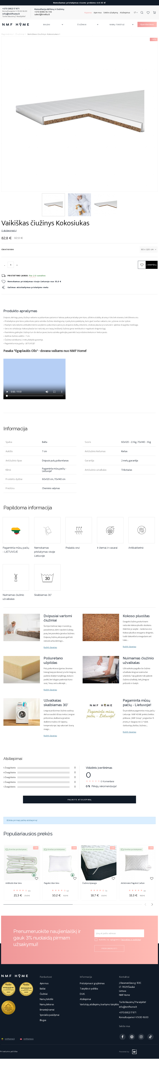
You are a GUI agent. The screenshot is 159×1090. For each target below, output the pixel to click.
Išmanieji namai (47, 1010)
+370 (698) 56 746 (43, 12)
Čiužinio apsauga (89, 883)
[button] (152, 904)
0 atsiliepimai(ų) (8, 230)
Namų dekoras (47, 1004)
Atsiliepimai (125, 13)
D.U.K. (82, 994)
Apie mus (98, 13)
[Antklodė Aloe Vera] (22, 863)
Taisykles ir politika (130, 939)
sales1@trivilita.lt (42, 14)
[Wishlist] (148, 12)
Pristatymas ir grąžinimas (92, 983)
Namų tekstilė (122, 24)
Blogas (43, 1020)
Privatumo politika (9, 1051)
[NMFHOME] (15, 24)
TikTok (150, 1037)
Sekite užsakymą (110, 13)
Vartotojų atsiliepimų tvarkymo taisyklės (99, 1004)
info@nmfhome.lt (128, 1007)
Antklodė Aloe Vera (13, 883)
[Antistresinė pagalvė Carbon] (137, 863)
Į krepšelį (152, 264)
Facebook (122, 1037)
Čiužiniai (88, 24)
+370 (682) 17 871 (127, 1012)
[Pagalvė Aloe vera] (60, 863)
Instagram (141, 1037)
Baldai (53, 24)
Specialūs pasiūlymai (49, 1015)
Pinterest (132, 1037)
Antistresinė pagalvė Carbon (133, 883)
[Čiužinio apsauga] (98, 863)
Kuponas (88, 13)
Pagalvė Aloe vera (51, 883)
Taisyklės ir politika (89, 989)
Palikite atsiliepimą (79, 799)
